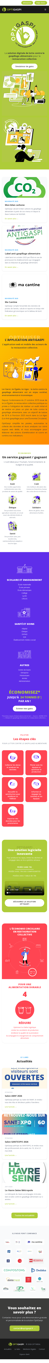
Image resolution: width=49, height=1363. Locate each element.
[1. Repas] (24, 939)
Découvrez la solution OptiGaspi (24, 903)
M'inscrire (27, 3)
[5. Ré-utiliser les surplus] (17, 972)
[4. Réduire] (32, 972)
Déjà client (40, 3)
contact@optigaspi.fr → (24, 1328)
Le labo (17, 1349)
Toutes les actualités (24, 1215)
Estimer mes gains (24, 708)
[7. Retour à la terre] (11, 946)
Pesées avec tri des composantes (25, 871)
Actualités (8, 1349)
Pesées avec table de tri (24, 876)
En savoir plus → (11, 218)
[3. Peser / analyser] (42, 960)
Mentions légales (29, 1349)
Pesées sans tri (24, 867)
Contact (42, 1349)
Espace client (24, 1354)
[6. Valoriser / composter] (7, 960)
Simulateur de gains (24, 66)
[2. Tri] (38, 946)
